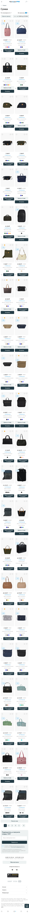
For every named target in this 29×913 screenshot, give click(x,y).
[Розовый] (6, 47)
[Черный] (22, 47)
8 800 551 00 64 (9, 857)
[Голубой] (20, 705)
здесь (2, 907)
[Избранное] (21, 911)
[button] (27, 911)
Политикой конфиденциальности (18, 847)
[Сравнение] (8, 911)
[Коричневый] (6, 306)
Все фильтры (22, 13)
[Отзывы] (5, 21)
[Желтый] (9, 85)
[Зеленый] (7, 85)
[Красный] (7, 47)
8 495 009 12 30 (19, 857)
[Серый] (23, 306)
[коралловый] (8, 85)
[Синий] (8, 47)
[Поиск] (2, 911)
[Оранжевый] (8, 233)
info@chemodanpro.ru (14, 866)
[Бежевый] (21, 271)
